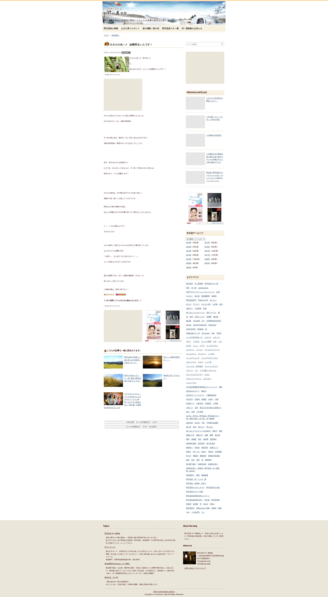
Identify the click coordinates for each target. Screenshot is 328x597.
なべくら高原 (206, 341)
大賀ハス (189, 407)
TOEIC (219, 333)
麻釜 (220, 508)
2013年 (207, 251)
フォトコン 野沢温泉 (194, 366)
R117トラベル (110, 547)
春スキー (201, 427)
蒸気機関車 (205, 296)
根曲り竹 (199, 435)
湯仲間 (205, 439)
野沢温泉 (189, 283)
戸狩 (203, 422)
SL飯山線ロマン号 (193, 333)
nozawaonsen (203, 288)
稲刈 (191, 316)
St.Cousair (206, 333)
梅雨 (206, 435)
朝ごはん (210, 427)
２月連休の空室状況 (213, 135)
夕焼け (210, 399)
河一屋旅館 (199, 283)
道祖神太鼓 (202, 464)
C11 (203, 320)
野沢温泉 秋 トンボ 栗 (196, 479)
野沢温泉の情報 (111, 28)
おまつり (208, 337)
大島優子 (208, 403)
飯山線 (215, 316)
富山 (187, 411)
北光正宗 (189, 399)
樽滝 (187, 439)
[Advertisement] (123, 95)
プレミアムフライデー (194, 374)
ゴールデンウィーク (212, 349)
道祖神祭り (190, 475)
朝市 (187, 288)
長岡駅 (209, 316)
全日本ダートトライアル (195, 395)
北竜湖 (197, 399)
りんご (195, 345)
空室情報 (218, 451)
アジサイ (196, 304)
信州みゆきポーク (192, 391)
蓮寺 (198, 460)
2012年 (188, 255)
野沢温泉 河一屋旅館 (112, 533)
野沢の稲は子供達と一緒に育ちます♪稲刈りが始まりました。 (132, 360)
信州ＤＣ (189, 308)
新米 (194, 427)
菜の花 (197, 296)
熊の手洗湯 (210, 443)
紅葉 (218, 292)
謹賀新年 (208, 460)
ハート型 (208, 362)
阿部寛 (188, 504)
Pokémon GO (203, 300)
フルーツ (189, 370)
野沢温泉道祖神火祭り (194, 500)
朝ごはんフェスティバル (195, 312)
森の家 (217, 435)
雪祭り (212, 504)
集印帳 (195, 504)
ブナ (196, 370)
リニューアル (191, 382)
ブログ (106, 35)
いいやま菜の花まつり (194, 337)
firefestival (212, 325)
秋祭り (203, 451)
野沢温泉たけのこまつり (195, 487)
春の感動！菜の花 (151, 28)
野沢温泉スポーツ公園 (194, 491)
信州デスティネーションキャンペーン (200, 292)
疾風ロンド (214, 447)
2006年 (188, 267)
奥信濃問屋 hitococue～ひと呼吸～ (118, 563)
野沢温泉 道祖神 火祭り (196, 483)
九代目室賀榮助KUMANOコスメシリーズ (201, 387)
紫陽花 (195, 455)
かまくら (216, 337)
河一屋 (193, 288)
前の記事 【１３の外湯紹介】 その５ (142, 422)
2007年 (207, 263)
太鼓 (196, 407)
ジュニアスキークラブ (209, 358)
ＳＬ (203, 512)
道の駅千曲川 (191, 464)
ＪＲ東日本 (195, 512)
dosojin (188, 325)
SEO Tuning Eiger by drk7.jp (164, 591)
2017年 (207, 242)
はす (215, 341)
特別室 (197, 447)
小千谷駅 (199, 411)
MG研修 (200, 329)
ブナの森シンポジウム (208, 370)
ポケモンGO (206, 304)
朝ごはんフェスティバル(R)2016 (198, 431)
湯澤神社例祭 (191, 443)
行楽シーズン (200, 316)
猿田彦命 (204, 447)
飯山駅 (188, 320)
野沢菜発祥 (215, 500)
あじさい (213, 300)
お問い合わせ (189, 568)
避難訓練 (204, 475)
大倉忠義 (199, 403)
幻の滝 (197, 422)
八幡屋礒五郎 (211, 395)
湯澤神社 (213, 439)
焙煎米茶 (201, 443)
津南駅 (193, 439)
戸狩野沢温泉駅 (212, 422)
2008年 (188, 263)
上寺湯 (214, 304)
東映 (220, 431)
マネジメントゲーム (193, 378)
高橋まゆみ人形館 (203, 508)
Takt (213, 333)
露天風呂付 (190, 508)
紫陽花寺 (203, 455)
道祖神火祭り (213, 464)
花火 (193, 460)
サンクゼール (191, 354)
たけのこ (189, 296)
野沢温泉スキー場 (170, 28)
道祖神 (214, 296)
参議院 (203, 399)
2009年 (207, 259)
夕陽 (216, 399)
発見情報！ (115, 35)
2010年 (188, 259)
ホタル (207, 374)
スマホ (200, 362)
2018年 (188, 242)
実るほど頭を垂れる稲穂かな (210, 407)
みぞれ (188, 345)
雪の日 (205, 504)
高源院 (213, 508)
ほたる (188, 304)
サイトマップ (201, 568)
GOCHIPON (191, 329)
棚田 (211, 435)
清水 (199, 439)
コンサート (190, 349)
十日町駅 (198, 308)
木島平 (214, 431)
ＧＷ (187, 512)
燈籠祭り (189, 447)
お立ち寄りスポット (130, 28)
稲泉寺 (210, 451)
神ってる (196, 451)
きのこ (188, 341)
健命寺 (203, 391)
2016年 (188, 246)
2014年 (188, 251)
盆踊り (188, 451)
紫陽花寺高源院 (214, 455)
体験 (220, 387)
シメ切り (211, 354)
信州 (221, 304)
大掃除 (215, 403)
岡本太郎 (189, 422)
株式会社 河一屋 (111, 577)
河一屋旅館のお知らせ (192, 28)
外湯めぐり (190, 403)
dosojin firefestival (200, 325)
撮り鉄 (188, 427)
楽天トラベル (211, 312)
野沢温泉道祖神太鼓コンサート (197, 495)
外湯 (204, 308)
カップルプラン (212, 345)
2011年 (207, 255)
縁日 (187, 460)
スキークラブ (191, 362)
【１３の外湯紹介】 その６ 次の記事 (141, 426)
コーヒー (199, 349)
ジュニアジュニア (192, 358)
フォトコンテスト (211, 366)
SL (206, 329)
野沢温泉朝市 (191, 300)
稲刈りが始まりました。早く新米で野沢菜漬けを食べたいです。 (132, 378)
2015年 (207, 246)
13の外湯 (196, 320)
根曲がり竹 (190, 435)
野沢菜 (207, 500)
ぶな (220, 341)
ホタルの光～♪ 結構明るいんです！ (131, 44)
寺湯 (193, 411)
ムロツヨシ (207, 378)
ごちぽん (196, 341)
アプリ (202, 345)
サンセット (202, 354)
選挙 (198, 475)
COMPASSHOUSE (213, 320)
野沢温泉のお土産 (213, 487)
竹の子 (188, 455)
